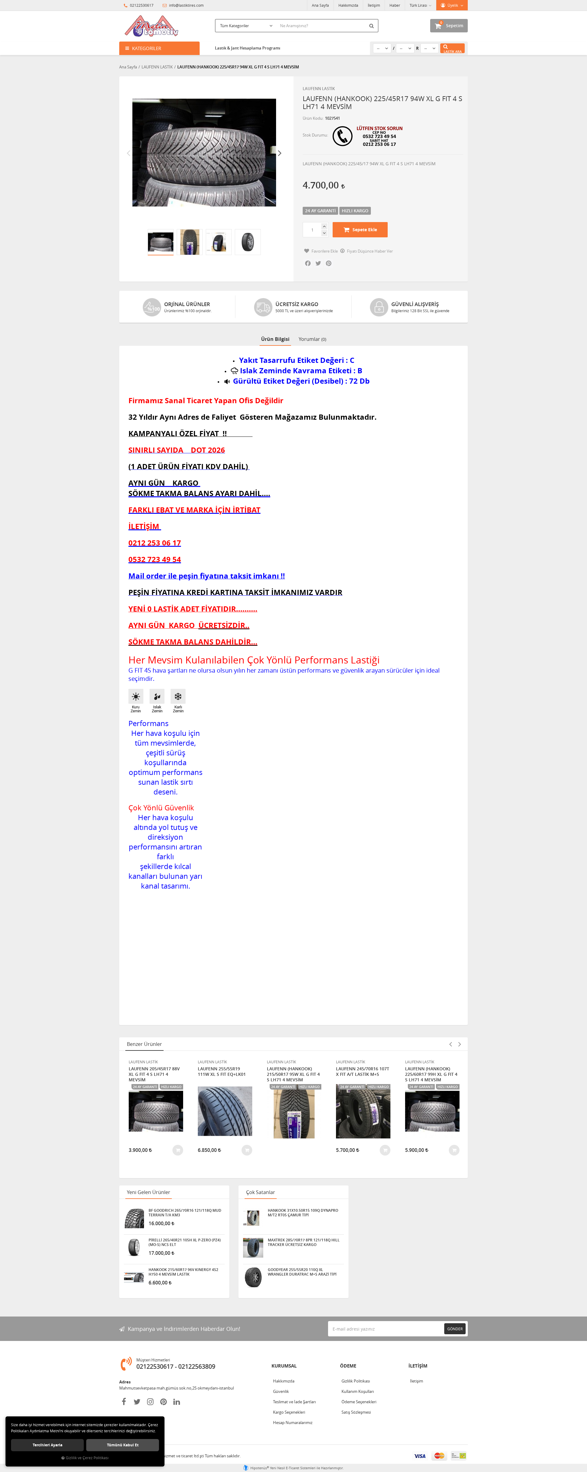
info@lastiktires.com (186, 5)
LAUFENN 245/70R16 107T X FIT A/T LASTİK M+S (362, 1071)
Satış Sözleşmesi (356, 1412)
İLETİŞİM (417, 1366)
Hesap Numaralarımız (292, 1422)
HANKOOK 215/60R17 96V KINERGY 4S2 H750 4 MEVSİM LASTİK (183, 1272)
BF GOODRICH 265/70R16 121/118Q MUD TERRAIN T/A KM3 (185, 1212)
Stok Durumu (315, 135)
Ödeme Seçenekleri (358, 1401)
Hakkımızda (348, 5)
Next (279, 153)
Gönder (455, 1328)
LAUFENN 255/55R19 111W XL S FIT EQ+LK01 (222, 1071)
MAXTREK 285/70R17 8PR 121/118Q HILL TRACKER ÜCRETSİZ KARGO (304, 1242)
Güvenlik (281, 1391)
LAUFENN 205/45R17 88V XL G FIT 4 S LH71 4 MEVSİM (154, 1074)
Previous (128, 153)
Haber (394, 5)
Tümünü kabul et (122, 1445)
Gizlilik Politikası (355, 1381)
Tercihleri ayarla (47, 1445)
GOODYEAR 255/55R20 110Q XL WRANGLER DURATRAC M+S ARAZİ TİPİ (302, 1272)
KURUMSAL (284, 1366)
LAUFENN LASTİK (319, 88)
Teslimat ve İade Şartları (294, 1401)
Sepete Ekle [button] (365, 229)
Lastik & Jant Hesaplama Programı (247, 48)
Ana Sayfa (320, 5)
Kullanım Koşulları (357, 1391)
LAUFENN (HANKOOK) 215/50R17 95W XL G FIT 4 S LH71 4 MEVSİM (293, 1074)
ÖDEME (348, 1366)
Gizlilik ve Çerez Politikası (87, 1458)
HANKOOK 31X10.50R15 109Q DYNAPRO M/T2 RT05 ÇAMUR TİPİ (303, 1212)
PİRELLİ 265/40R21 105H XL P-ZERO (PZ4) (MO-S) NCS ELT (185, 1242)
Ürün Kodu (313, 118)
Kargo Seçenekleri (289, 1412)
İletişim (374, 5)
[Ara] (372, 25)
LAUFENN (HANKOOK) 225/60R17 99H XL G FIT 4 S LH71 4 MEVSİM (431, 1074)
